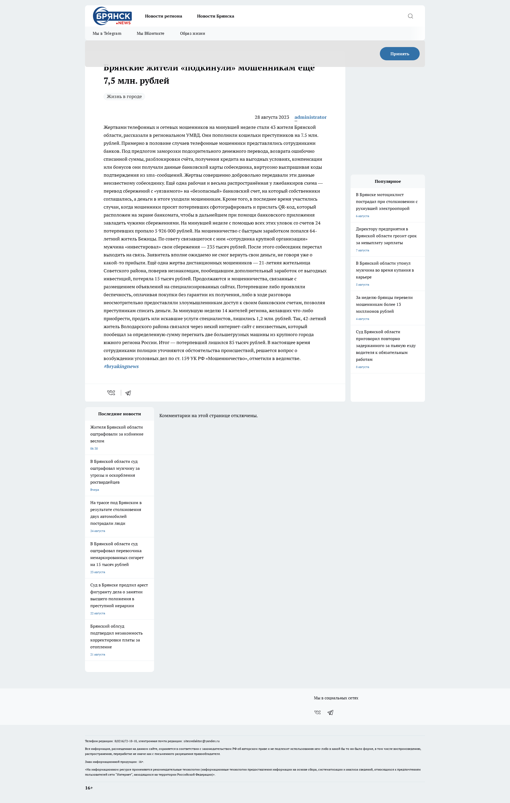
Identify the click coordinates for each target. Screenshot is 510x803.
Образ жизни (192, 33)
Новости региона (163, 16)
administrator (311, 117)
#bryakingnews (121, 366)
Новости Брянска (215, 16)
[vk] (111, 392)
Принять (399, 53)
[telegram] (130, 392)
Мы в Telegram (107, 33)
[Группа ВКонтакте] (317, 712)
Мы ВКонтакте (151, 33)
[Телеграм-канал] (330, 712)
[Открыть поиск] (410, 16)
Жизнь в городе (124, 96)
